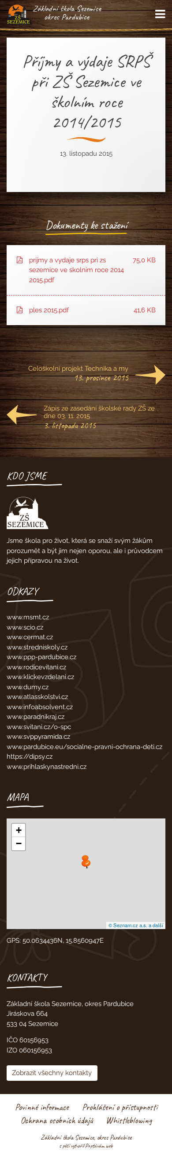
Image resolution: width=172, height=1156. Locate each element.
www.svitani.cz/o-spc (39, 727)
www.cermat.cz (30, 637)
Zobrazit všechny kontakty (52, 1073)
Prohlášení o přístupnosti (119, 1107)
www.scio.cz (25, 627)
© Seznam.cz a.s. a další (135, 925)
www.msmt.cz (28, 617)
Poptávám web (99, 1145)
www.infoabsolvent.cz (40, 707)
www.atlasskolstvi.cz (37, 697)
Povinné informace (42, 1107)
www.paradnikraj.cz (35, 717)
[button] (86, 864)
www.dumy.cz (28, 687)
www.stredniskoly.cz (37, 647)
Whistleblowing (129, 1120)
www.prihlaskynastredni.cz (46, 767)
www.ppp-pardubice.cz (41, 657)
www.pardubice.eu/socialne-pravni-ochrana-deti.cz (84, 747)
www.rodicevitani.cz (36, 667)
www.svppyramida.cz (38, 737)
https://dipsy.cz (29, 756)
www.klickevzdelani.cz (40, 677)
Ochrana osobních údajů (56, 1120)
